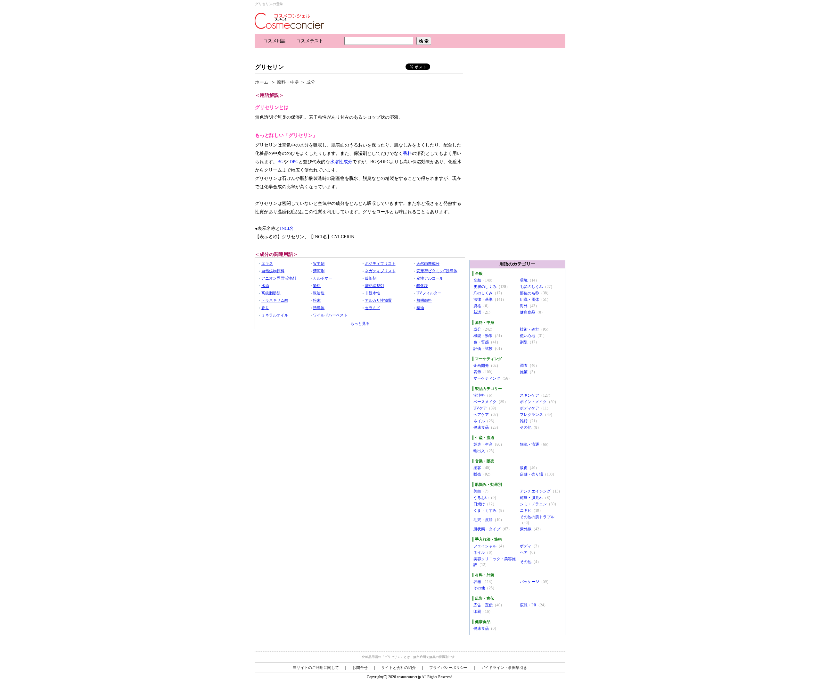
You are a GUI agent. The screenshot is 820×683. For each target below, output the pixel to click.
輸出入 (479, 451)
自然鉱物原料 (272, 271)
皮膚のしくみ (484, 286)
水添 (265, 285)
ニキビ (525, 510)
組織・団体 (529, 299)
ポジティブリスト (380, 263)
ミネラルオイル (274, 315)
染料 (317, 285)
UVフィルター (428, 293)
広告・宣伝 (483, 605)
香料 (407, 153)
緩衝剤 (370, 278)
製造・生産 (483, 444)
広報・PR (528, 605)
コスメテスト (309, 40)
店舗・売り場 (531, 474)
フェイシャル (484, 546)
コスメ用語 (274, 40)
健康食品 (527, 312)
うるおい (481, 497)
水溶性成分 (341, 161)
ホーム (261, 82)
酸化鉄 (422, 285)
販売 (477, 474)
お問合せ (360, 667)
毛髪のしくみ (531, 286)
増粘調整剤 (374, 285)
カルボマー (322, 278)
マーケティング (486, 378)
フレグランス (531, 414)
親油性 (318, 293)
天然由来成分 (427, 263)
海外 (524, 306)
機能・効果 (483, 335)
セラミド (372, 308)
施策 (524, 372)
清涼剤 (318, 271)
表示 (477, 372)
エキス (267, 263)
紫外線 (525, 529)
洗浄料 (479, 395)
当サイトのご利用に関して (316, 667)
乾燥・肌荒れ (531, 497)
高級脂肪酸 (271, 293)
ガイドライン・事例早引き (504, 667)
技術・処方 (529, 329)
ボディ (525, 546)
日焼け (479, 504)
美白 (477, 491)
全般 (477, 280)
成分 (310, 82)
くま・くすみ (484, 510)
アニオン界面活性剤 (278, 278)
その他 (525, 427)
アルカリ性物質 (378, 300)
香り (265, 308)
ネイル (479, 421)
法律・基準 (483, 299)
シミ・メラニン (533, 504)
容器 (477, 581)
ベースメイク (484, 402)
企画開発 (481, 365)
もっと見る (360, 323)
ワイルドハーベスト (330, 315)
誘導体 (318, 308)
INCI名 (287, 228)
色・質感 (481, 342)
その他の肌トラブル (537, 517)
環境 (524, 280)
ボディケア (529, 408)
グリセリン (269, 67)
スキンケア (529, 395)
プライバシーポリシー (448, 667)
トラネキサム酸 (274, 300)
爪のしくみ (483, 293)
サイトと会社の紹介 (398, 667)
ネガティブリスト (380, 271)
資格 (477, 306)
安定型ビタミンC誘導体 (436, 271)
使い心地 (527, 335)
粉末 (317, 300)
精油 (420, 308)
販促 (524, 468)
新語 (477, 312)
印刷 (477, 611)
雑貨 (524, 421)
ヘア (524, 552)
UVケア (480, 408)
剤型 (524, 342)
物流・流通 (529, 444)
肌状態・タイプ (486, 529)
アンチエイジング (535, 491)
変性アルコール (429, 278)
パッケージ (529, 581)
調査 (524, 365)
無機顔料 (424, 300)
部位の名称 (529, 293)
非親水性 (372, 293)
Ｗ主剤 (318, 263)
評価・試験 (483, 348)
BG (280, 161)
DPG (294, 161)
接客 (477, 468)
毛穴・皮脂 (483, 520)
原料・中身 (288, 82)
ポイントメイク (533, 402)
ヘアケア (481, 414)
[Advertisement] (371, 53)
